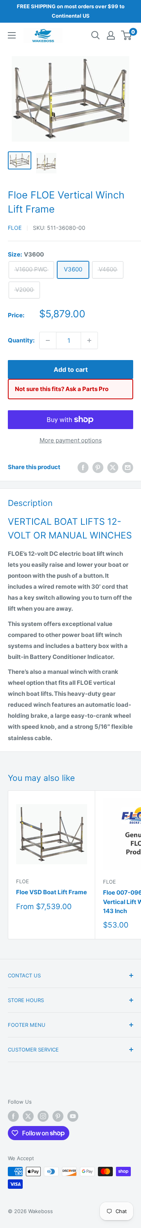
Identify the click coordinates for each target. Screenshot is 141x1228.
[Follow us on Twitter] (28, 1116)
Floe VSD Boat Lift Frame (51, 892)
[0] (127, 35)
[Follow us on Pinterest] (57, 1116)
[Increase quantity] (89, 340)
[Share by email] (127, 467)
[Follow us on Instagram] (43, 1116)
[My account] (111, 35)
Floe (15, 227)
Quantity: (21, 340)
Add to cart (71, 369)
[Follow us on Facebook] (13, 1116)
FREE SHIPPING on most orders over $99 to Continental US (71, 11)
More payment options (71, 440)
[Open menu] (12, 35)
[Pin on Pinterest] (97, 467)
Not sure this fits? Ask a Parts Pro (61, 389)
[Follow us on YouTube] (72, 1116)
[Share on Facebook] (83, 467)
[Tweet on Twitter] (112, 467)
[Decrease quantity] (48, 340)
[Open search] (95, 35)
